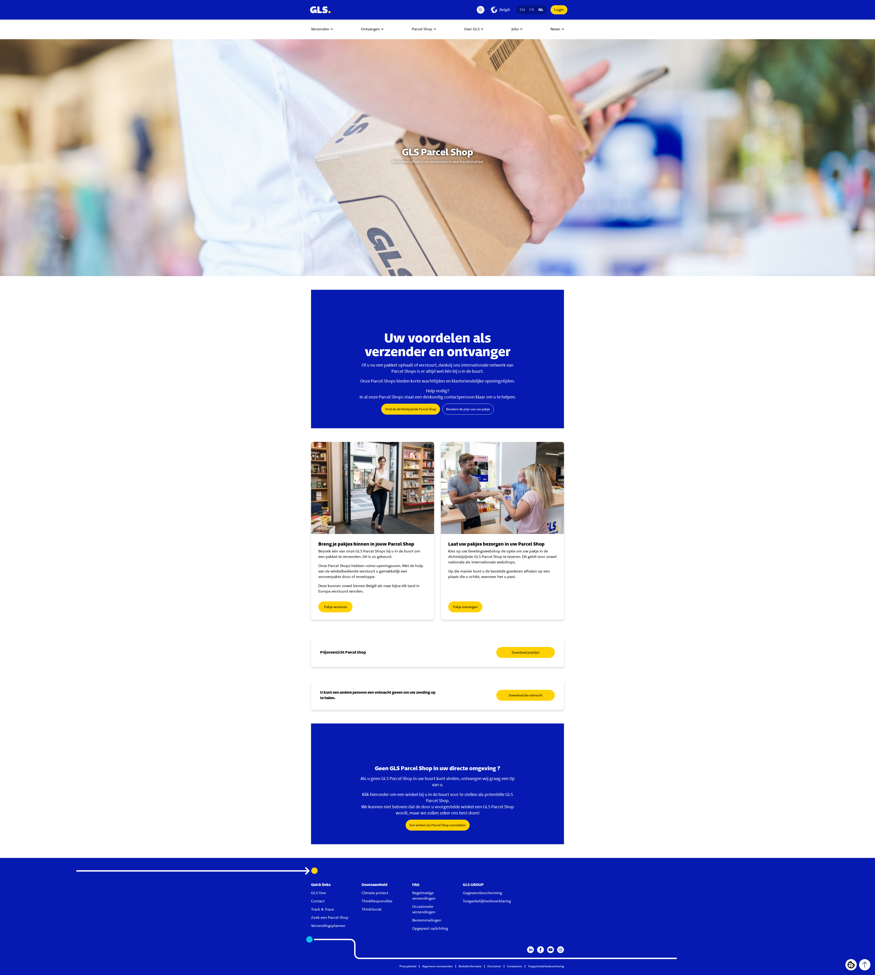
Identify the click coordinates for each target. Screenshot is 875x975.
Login (559, 9)
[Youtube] (550, 949)
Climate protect (375, 892)
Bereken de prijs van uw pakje (468, 409)
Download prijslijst (525, 652)
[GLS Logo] (320, 9)
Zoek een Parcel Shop (329, 917)
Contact (317, 901)
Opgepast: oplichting (430, 928)
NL (540, 9)
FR (531, 9)
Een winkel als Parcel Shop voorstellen (437, 825)
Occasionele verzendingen (423, 909)
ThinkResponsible (377, 901)
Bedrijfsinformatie (470, 966)
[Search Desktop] (480, 10)
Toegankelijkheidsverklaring (487, 901)
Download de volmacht (525, 695)
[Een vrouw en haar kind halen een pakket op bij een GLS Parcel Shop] (502, 488)
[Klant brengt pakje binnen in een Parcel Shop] (372, 488)
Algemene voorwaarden (437, 966)
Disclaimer (494, 966)
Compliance (514, 966)
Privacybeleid (407, 966)
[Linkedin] (530, 949)
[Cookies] (851, 964)
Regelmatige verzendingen (423, 895)
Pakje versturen (335, 607)
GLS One (318, 892)
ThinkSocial (371, 909)
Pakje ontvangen (465, 607)
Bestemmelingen (426, 920)
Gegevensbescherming (482, 892)
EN (522, 9)
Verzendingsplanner (328, 925)
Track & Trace (322, 909)
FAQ (415, 884)
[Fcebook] (540, 949)
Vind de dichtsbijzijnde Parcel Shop (410, 409)
